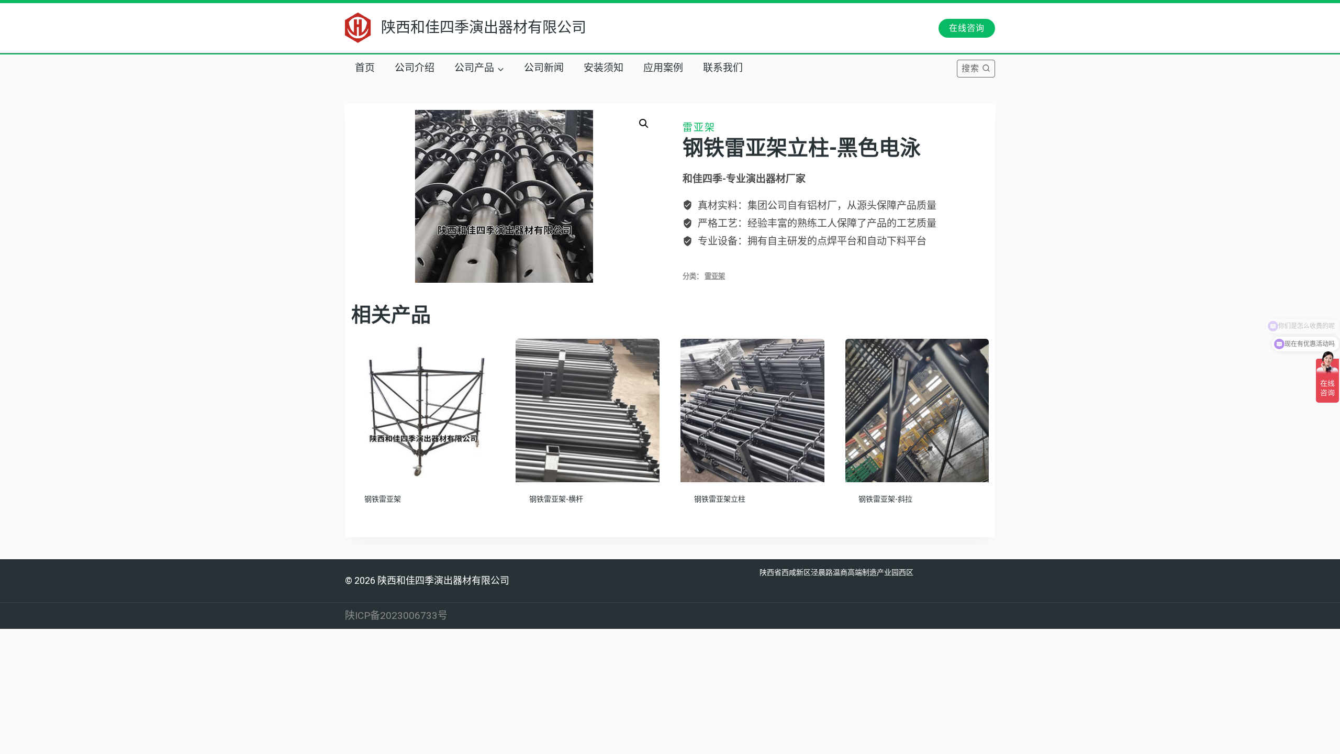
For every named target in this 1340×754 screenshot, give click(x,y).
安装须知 (603, 68)
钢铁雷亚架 (382, 499)
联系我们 (723, 68)
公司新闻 (544, 68)
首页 (365, 68)
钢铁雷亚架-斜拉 (885, 499)
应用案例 (663, 68)
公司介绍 (414, 68)
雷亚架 (699, 127)
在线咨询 (967, 28)
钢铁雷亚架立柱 (719, 499)
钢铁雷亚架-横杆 (556, 499)
